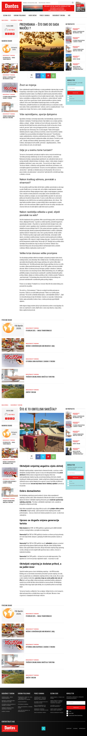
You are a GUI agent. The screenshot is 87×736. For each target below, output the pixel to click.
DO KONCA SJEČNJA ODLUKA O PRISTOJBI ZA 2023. (41, 702)
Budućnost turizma (79, 5)
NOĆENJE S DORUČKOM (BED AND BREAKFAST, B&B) (9, 77)
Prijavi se (75, 93)
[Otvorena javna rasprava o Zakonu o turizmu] (10, 87)
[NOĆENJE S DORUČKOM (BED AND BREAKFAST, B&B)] (10, 68)
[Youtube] (13, 34)
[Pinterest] (48, 75)
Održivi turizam (31, 392)
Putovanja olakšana (23, 704)
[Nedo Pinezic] (6, 29)
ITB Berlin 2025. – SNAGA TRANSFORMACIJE (9, 58)
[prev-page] (67, 74)
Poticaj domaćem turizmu (56, 712)
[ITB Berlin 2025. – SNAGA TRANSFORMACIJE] (10, 48)
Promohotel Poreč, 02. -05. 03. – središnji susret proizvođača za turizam (25, 698)
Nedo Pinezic (11, 30)
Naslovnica (5, 20)
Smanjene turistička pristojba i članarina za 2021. (41, 709)
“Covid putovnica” (22, 701)
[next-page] (69, 74)
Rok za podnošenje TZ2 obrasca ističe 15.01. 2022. (40, 706)
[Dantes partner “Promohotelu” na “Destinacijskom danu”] (69, 67)
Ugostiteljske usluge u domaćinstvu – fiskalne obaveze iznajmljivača (40, 698)
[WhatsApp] (53, 75)
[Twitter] (11, 34)
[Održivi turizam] (13, 391)
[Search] (72, 2)
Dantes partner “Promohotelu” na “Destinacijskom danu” (78, 68)
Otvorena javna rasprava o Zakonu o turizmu (9, 97)
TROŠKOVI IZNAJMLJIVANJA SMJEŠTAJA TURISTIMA (80, 9)
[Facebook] (6, 34)
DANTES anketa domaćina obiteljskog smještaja (56, 709)
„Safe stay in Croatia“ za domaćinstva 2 (24, 711)
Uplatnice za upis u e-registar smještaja (55, 706)
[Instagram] (9, 34)
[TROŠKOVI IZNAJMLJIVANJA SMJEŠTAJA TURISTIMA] (10, 107)
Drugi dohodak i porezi (40, 712)
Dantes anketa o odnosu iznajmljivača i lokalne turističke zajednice (56, 701)
